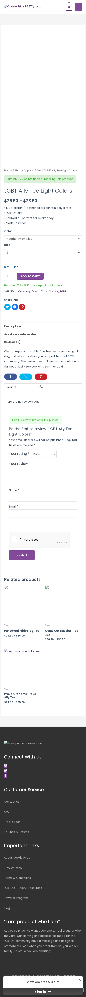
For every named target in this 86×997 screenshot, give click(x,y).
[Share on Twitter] (25, 377)
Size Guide (11, 267)
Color (8, 231)
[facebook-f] (5, 776)
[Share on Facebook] (10, 377)
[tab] (43, 326)
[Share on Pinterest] (41, 377)
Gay (56, 291)
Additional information (21, 334)
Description (12, 326)
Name (14, 490)
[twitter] (6, 771)
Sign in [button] (41, 992)
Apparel (29, 170)
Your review (19, 463)
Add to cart (30, 276)
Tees (40, 170)
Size (7, 245)
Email (13, 507)
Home (8, 170)
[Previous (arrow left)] (7, 498)
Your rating (19, 453)
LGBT (63, 291)
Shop (18, 170)
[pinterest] (6, 766)
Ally (51, 291)
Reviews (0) (12, 342)
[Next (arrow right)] (79, 498)
